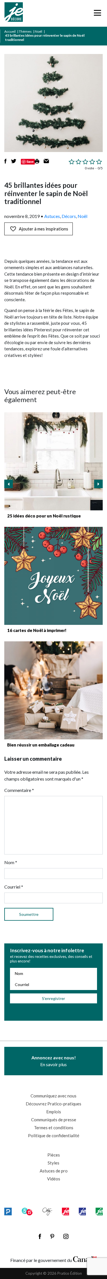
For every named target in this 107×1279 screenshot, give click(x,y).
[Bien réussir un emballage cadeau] (53, 690)
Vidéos (53, 1178)
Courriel (13, 886)
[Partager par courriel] (46, 162)
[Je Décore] (13, 13)
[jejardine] (99, 1211)
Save (30, 161)
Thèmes (25, 31)
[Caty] (47, 1211)
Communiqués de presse (53, 1119)
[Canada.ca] (85, 1258)
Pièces (53, 1154)
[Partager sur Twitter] (14, 162)
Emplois (53, 1111)
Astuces (52, 216)
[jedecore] (82, 1211)
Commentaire (19, 790)
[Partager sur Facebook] (5, 162)
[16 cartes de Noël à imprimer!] (53, 576)
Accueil (10, 31)
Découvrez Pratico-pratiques (53, 1103)
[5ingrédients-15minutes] (27, 1211)
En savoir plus (53, 1061)
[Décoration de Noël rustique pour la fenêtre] (53, 461)
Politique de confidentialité (53, 1135)
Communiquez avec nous (53, 1095)
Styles (53, 1162)
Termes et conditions (53, 1127)
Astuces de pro (54, 1170)
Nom (10, 862)
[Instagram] (65, 1236)
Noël (38, 31)
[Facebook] (40, 1236)
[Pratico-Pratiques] (8, 1211)
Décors (69, 216)
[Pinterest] (52, 1236)
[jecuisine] (65, 1211)
